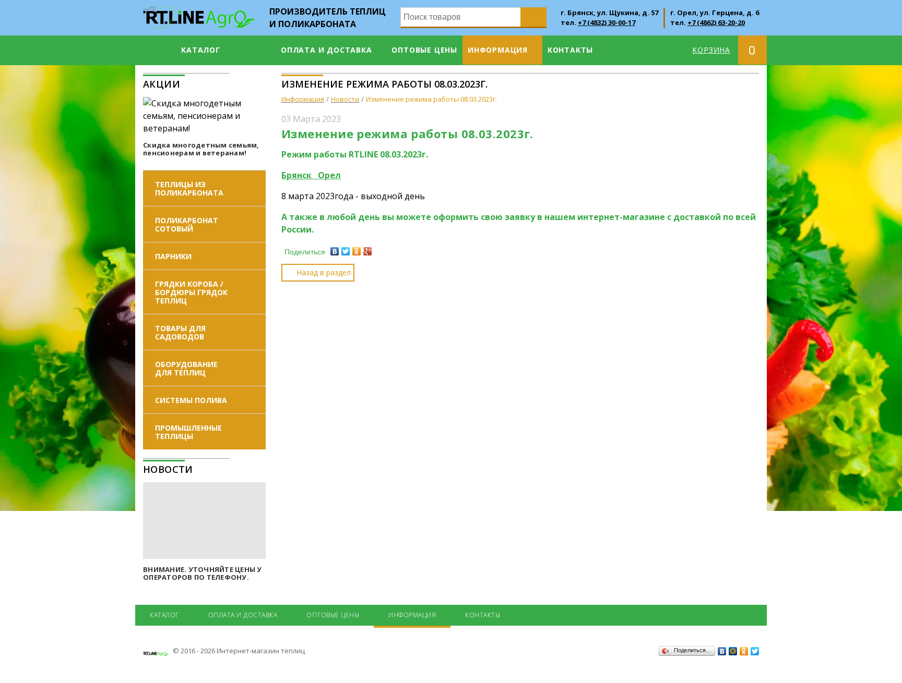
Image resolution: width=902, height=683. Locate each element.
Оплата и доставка (326, 50)
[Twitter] (345, 251)
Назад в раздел (323, 272)
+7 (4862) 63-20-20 (716, 22)
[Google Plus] (367, 251)
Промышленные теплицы (188, 432)
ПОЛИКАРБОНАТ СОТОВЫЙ (186, 224)
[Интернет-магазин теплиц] (199, 12)
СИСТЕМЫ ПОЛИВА (191, 400)
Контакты (570, 50)
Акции (161, 84)
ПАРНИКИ (173, 256)
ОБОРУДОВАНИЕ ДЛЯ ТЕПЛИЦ (186, 368)
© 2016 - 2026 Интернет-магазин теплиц (238, 650)
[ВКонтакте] (334, 251)
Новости (168, 469)
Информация (498, 50)
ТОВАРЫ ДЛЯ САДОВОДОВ (180, 332)
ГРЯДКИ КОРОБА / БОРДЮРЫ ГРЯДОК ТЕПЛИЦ (191, 292)
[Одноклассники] (356, 251)
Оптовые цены (424, 50)
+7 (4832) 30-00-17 (606, 22)
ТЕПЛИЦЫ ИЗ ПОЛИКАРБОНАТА (189, 188)
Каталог (200, 50)
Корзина (711, 50)
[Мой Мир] (733, 651)
